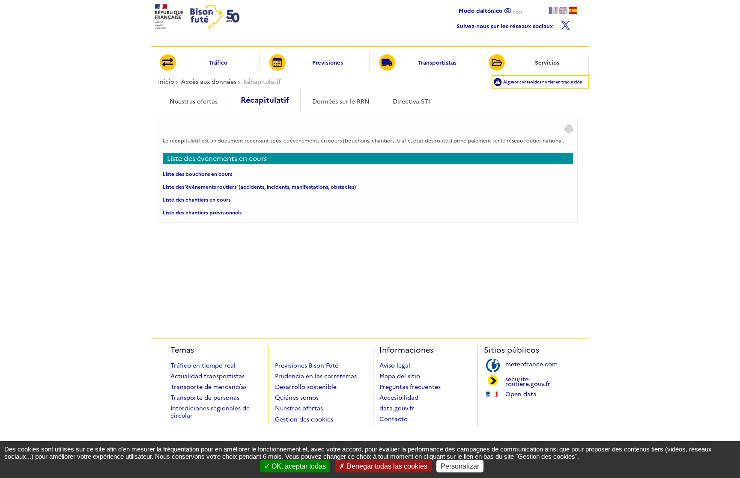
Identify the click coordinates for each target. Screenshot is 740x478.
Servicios (547, 62)
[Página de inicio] (196, 31)
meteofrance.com (531, 363)
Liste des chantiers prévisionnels (202, 212)
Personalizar (460, 466)
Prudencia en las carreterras (316, 376)
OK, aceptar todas (298, 466)
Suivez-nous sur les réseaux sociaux (506, 25)
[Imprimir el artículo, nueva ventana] (568, 129)
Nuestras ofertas (194, 101)
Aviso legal (394, 365)
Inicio (166, 82)
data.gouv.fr (396, 408)
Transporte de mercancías (208, 387)
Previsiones (327, 62)
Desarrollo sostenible (306, 387)
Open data (521, 393)
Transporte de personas (204, 397)
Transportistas (437, 62)
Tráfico (218, 62)
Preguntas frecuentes (410, 387)
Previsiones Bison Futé (306, 365)
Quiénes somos (297, 397)
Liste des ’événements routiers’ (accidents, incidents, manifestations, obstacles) (259, 187)
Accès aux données (208, 82)
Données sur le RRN (341, 101)
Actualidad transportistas (207, 376)
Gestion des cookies (304, 419)
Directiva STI (411, 101)
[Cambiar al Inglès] (563, 10)
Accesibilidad (398, 397)
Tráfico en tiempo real (203, 365)
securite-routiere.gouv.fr (527, 380)
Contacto (393, 419)
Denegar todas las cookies (386, 466)
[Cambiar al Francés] (553, 10)
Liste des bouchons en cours (197, 174)
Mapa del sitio (399, 376)
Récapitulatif (265, 100)
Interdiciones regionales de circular (210, 411)
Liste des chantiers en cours (196, 199)
